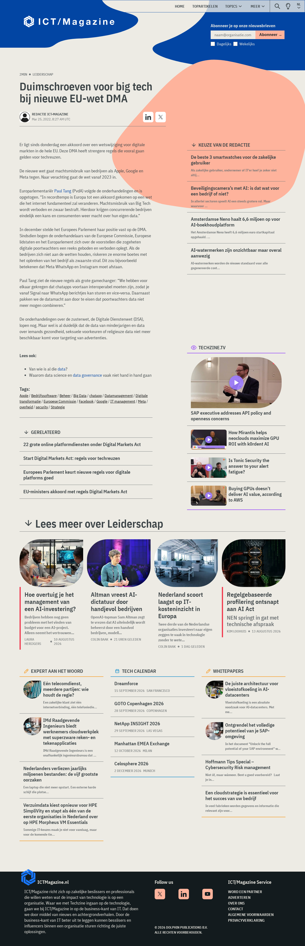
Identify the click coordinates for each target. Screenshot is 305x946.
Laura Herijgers (33, 641)
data (62, 369)
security (42, 407)
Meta (142, 401)
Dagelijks (224, 43)
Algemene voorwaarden (251, 914)
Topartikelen (205, 6)
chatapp (95, 395)
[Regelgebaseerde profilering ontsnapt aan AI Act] (253, 563)
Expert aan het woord (57, 671)
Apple (24, 395)
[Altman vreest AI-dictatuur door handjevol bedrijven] (119, 563)
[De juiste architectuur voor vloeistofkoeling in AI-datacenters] (214, 697)
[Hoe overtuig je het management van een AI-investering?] (51, 563)
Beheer (65, 395)
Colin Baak (99, 639)
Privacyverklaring (246, 920)
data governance (87, 375)
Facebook (86, 401)
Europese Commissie (60, 401)
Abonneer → (270, 35)
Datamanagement (119, 395)
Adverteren (239, 897)
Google (102, 401)
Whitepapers (228, 671)
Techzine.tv (212, 347)
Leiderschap (43, 74)
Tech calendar (139, 671)
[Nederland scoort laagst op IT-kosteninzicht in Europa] (186, 563)
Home (180, 6)
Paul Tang (62, 191)
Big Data (79, 395)
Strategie (58, 407)
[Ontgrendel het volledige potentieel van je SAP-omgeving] (214, 736)
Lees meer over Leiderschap (99, 524)
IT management (122, 401)
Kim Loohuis (236, 631)
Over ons (236, 903)
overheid (26, 407)
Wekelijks (247, 43)
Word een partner (245, 891)
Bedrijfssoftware (44, 395)
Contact (235, 908)
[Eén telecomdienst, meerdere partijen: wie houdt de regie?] (32, 695)
